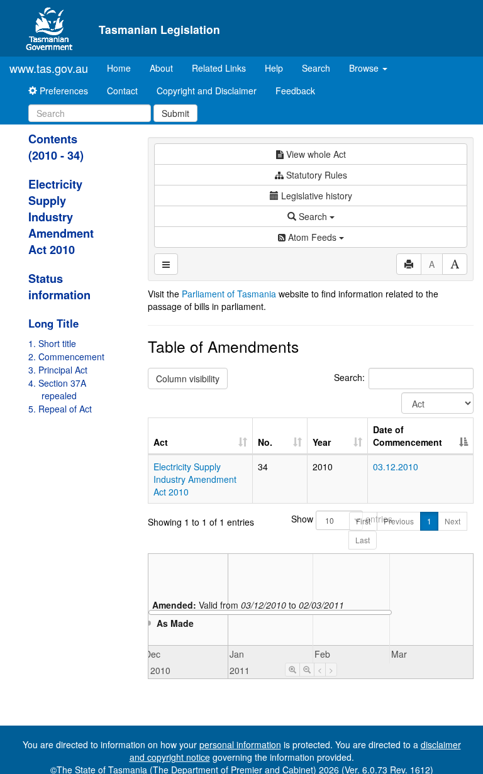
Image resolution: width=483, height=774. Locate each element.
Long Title (53, 323)
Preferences (62, 90)
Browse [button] (365, 68)
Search (316, 68)
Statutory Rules (315, 175)
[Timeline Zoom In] (292, 670)
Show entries (310, 518)
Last (362, 539)
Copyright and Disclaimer (207, 90)
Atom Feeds (312, 237)
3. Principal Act (57, 369)
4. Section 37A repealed (57, 389)
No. (265, 442)
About (161, 68)
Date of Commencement (407, 435)
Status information (59, 286)
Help (274, 68)
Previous (399, 521)
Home (123, 67)
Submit (175, 113)
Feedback (295, 90)
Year (322, 442)
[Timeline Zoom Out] (306, 670)
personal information (240, 744)
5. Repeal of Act (60, 408)
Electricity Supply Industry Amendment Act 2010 (61, 217)
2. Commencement (66, 356)
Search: (349, 377)
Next (452, 521)
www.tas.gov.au (48, 68)
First (363, 521)
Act (160, 442)
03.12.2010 (395, 466)
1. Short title (52, 343)
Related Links (219, 68)
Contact (122, 90)
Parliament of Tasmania (229, 293)
